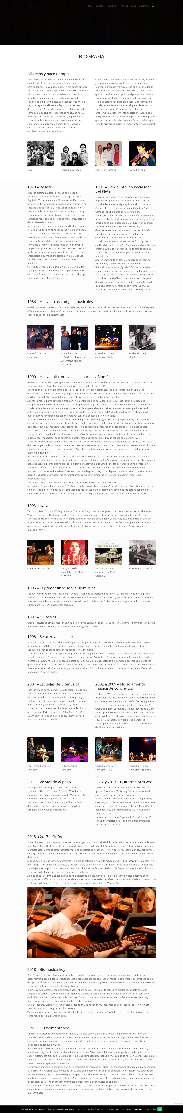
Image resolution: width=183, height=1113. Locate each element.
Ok (160, 1109)
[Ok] (180, 1109)
